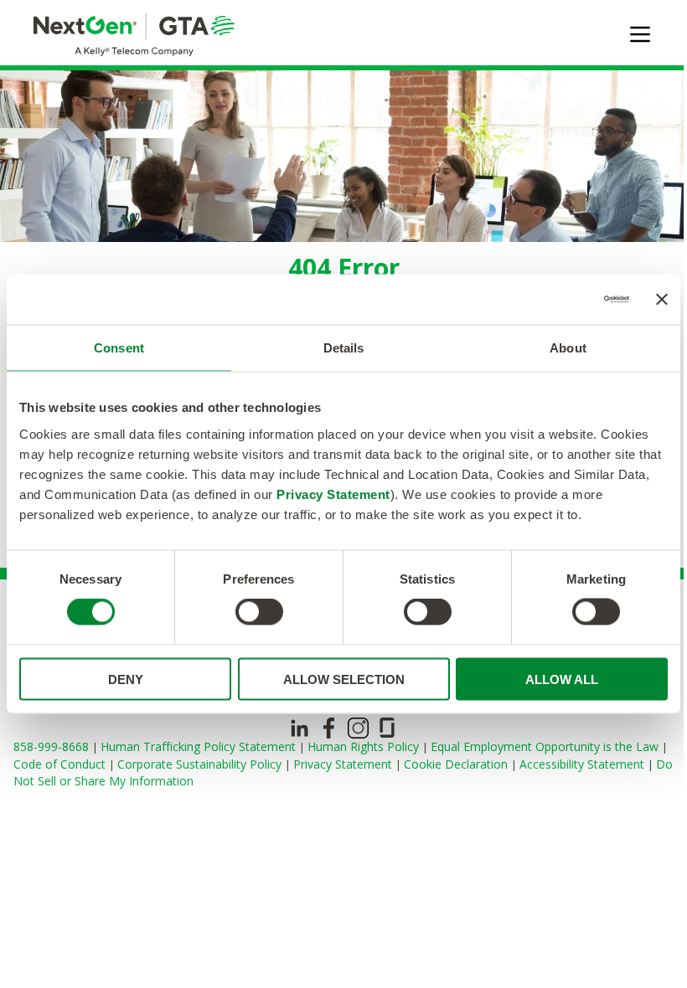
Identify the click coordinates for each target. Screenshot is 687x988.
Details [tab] (343, 348)
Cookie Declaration (457, 764)
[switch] (259, 612)
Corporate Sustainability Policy (201, 764)
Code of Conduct (61, 764)
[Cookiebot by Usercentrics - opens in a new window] (556, 299)
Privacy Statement (333, 493)
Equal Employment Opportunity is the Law (546, 746)
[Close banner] (662, 300)
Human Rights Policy (364, 746)
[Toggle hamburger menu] (640, 34)
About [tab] (568, 348)
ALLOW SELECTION (344, 679)
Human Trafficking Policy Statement (200, 746)
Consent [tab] (119, 348)
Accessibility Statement (583, 764)
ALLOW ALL (561, 679)
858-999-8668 (52, 746)
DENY (125, 679)
